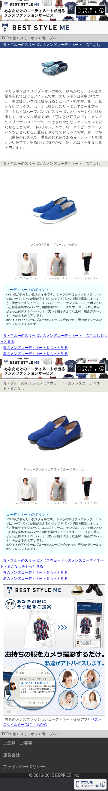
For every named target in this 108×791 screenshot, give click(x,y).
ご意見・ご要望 (17, 743)
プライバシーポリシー (24, 766)
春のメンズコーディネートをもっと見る (35, 348)
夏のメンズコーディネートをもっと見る (35, 354)
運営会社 (11, 754)
